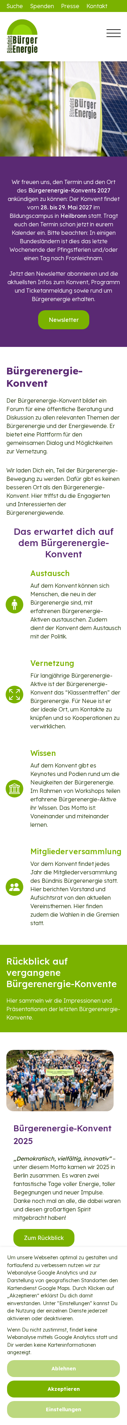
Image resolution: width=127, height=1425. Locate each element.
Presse (70, 6)
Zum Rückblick (44, 1237)
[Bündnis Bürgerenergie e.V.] (41, 36)
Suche (14, 6)
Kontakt (96, 6)
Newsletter (64, 319)
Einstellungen (63, 1409)
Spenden (42, 6)
